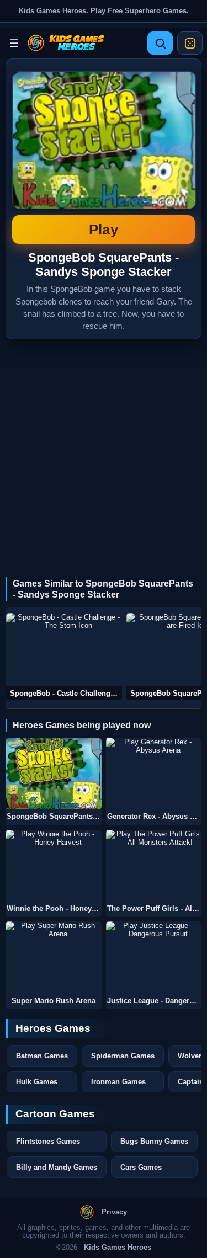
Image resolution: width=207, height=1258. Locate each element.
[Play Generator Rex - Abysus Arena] (154, 774)
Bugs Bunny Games (154, 1141)
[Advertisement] (103, 448)
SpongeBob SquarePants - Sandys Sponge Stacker (103, 154)
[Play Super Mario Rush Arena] (54, 957)
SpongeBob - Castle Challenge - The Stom (66, 693)
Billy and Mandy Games (56, 1167)
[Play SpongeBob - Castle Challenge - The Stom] (64, 656)
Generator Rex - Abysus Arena (154, 816)
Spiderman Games (123, 1056)
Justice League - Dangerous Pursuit (154, 1001)
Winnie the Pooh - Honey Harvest (54, 909)
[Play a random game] (190, 43)
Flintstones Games (48, 1141)
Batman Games (42, 1056)
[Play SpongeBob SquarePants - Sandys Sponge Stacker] (54, 774)
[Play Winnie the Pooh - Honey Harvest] (54, 866)
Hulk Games (36, 1082)
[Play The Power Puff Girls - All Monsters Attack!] (154, 866)
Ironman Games (118, 1082)
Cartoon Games (55, 1114)
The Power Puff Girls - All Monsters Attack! (154, 909)
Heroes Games (53, 1028)
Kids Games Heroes (117, 1247)
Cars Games (141, 1167)
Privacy (114, 1212)
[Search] (160, 43)
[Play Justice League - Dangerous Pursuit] (154, 957)
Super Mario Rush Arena (53, 1001)
